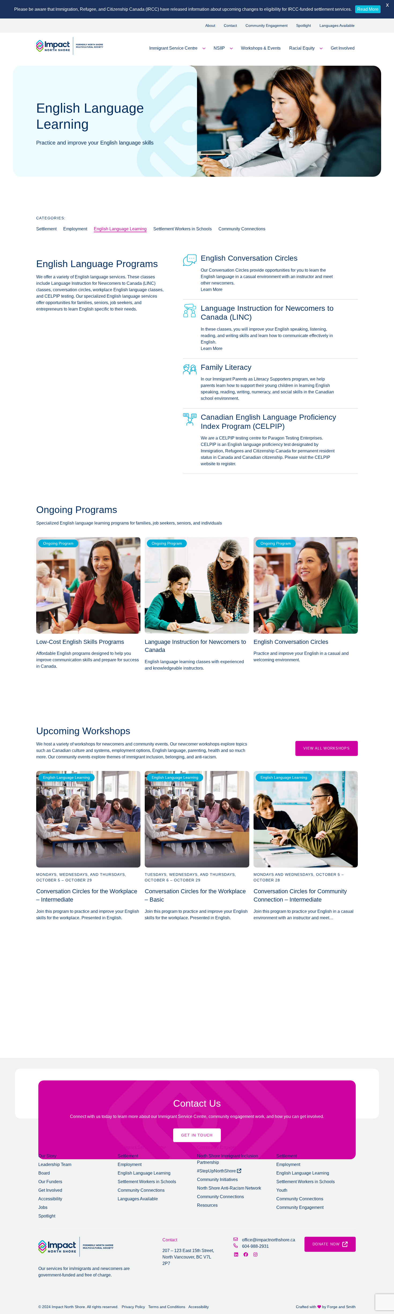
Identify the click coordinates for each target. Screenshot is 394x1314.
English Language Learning (120, 229)
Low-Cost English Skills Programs (80, 641)
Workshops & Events (261, 48)
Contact (230, 25)
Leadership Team (54, 1164)
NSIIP (219, 48)
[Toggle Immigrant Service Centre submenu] (204, 48)
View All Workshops (326, 748)
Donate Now (326, 1244)
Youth (281, 1190)
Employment (75, 229)
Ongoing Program (58, 543)
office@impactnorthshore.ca (268, 1240)
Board (44, 1173)
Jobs (42, 1207)
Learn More (211, 289)
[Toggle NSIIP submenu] (231, 48)
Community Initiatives (217, 1179)
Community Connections (241, 229)
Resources (207, 1205)
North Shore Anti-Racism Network (229, 1188)
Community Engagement (267, 25)
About (210, 25)
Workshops (287, 1147)
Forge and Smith (341, 1307)
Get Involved (343, 48)
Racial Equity (302, 48)
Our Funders (50, 1181)
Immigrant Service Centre (173, 48)
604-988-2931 (255, 1246)
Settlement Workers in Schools (182, 229)
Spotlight (303, 25)
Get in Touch (197, 1135)
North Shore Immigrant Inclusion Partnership (227, 1159)
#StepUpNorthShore (217, 1171)
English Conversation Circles (291, 641)
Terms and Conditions (166, 1307)
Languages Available (337, 25)
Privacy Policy (133, 1307)
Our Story (47, 1156)
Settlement (46, 229)
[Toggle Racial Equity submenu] (321, 48)
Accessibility (50, 1199)
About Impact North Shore (62, 1147)
